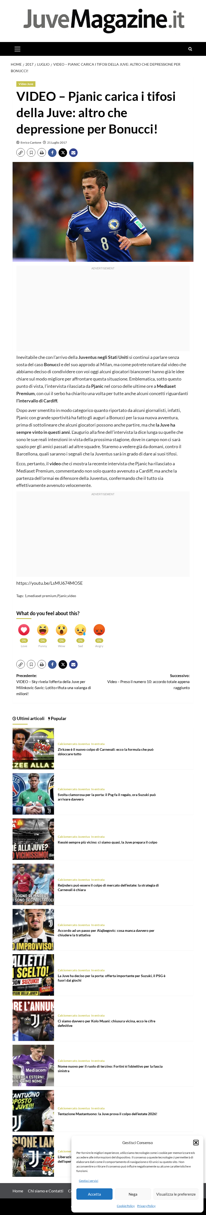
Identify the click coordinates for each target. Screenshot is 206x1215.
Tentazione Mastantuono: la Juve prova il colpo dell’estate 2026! (107, 1114)
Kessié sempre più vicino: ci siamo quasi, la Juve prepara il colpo (107, 842)
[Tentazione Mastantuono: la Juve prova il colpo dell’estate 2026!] (33, 1110)
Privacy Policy (146, 1206)
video (72, 596)
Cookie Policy (126, 1206)
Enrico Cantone (31, 142)
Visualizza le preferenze (176, 1194)
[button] (195, 1142)
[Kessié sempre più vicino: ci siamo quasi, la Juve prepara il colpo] (33, 838)
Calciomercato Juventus (74, 744)
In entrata (98, 744)
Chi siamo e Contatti (45, 1190)
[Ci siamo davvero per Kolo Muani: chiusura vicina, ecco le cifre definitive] (33, 1019)
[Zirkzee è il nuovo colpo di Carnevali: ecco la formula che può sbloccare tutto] (33, 747)
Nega (133, 1194)
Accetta (94, 1194)
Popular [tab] (58, 718)
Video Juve (26, 84)
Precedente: (53, 684)
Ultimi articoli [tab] (30, 718)
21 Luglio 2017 (57, 142)
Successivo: (148, 681)
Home (18, 1190)
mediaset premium (42, 596)
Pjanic (62, 596)
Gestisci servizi (88, 1181)
